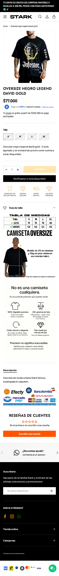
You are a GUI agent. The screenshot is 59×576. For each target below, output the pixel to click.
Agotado (40, 169)
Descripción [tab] (10, 370)
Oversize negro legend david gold (24, 26)
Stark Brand (10, 553)
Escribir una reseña (29, 433)
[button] (54, 16)
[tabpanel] (29, 390)
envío (8, 113)
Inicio (5, 26)
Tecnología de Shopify (19, 553)
